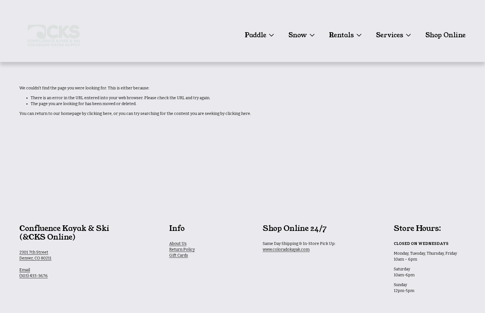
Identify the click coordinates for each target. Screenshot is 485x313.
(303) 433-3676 (33, 275)
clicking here (99, 113)
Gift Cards (178, 255)
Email (24, 270)
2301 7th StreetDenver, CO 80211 (35, 255)
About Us (178, 243)
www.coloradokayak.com (286, 249)
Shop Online (445, 35)
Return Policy (182, 249)
